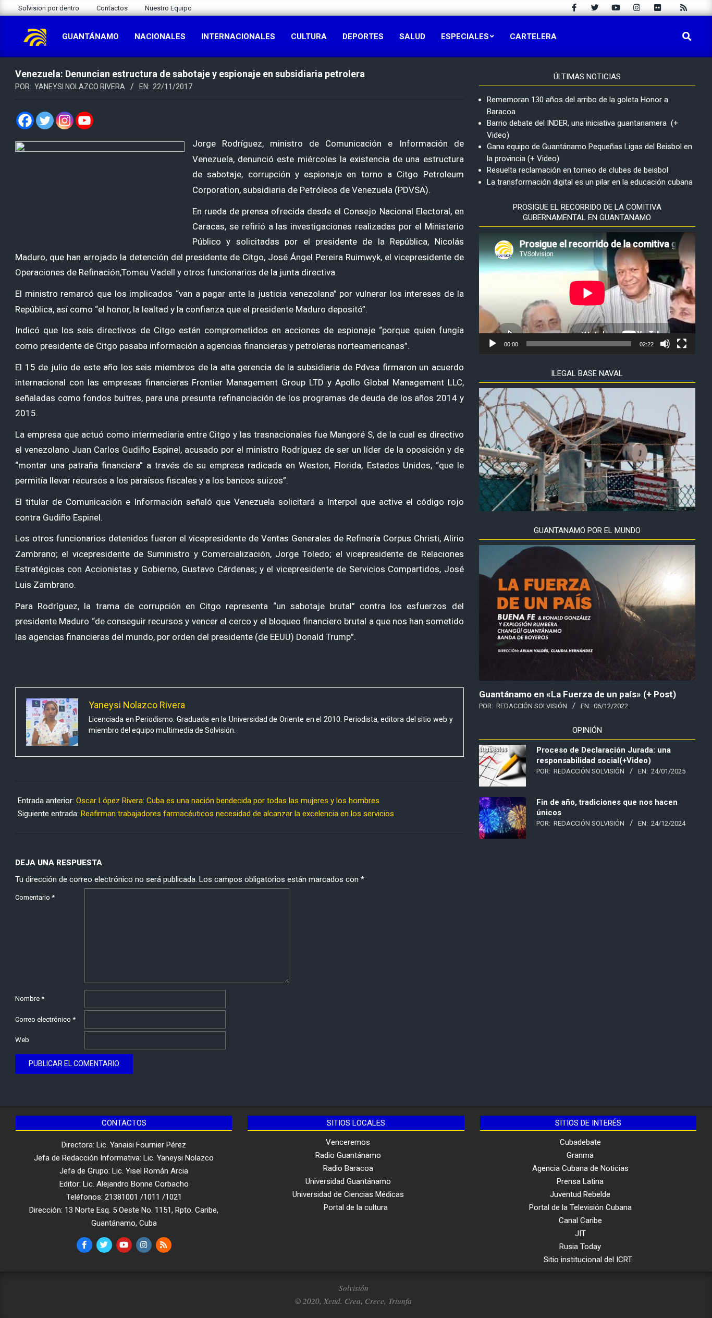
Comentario (35, 897)
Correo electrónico (45, 1019)
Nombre (29, 998)
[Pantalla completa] (682, 343)
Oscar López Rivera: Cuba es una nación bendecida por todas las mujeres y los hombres (227, 800)
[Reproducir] (492, 343)
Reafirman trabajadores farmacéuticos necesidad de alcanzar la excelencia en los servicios (237, 813)
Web (22, 1040)
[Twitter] (45, 120)
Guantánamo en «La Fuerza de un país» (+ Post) (577, 694)
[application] (587, 293)
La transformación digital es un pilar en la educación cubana (590, 182)
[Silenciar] (665, 343)
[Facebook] (25, 120)
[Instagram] (64, 120)
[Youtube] (84, 120)
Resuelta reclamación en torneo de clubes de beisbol (577, 170)
